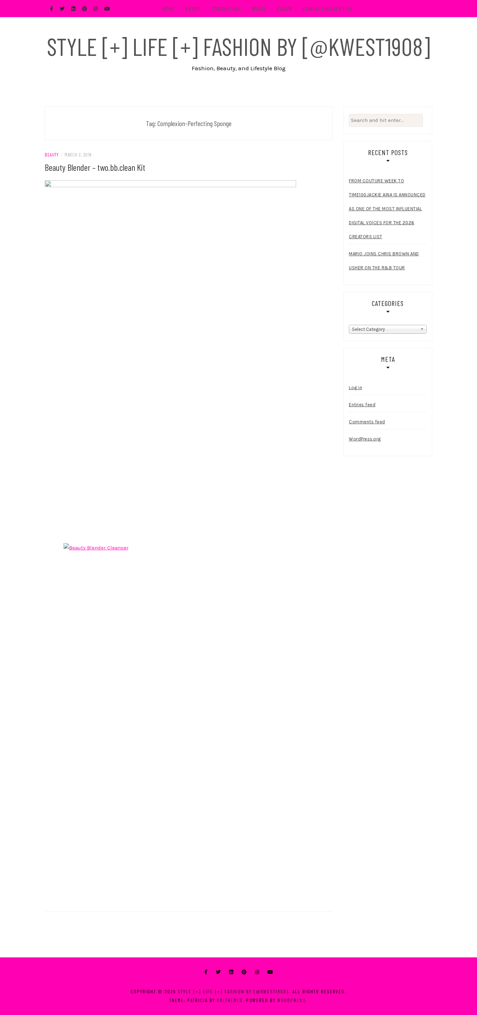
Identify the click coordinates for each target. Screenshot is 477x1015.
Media (259, 8)
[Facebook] (205, 972)
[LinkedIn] (231, 972)
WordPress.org (365, 438)
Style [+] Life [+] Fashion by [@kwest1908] (238, 46)
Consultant (227, 8)
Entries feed (362, 404)
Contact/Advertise (328, 8)
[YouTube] (270, 972)
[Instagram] (257, 972)
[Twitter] (218, 972)
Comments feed (367, 421)
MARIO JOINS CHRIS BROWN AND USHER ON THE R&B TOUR (384, 260)
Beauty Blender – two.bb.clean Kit (95, 167)
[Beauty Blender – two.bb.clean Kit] (170, 359)
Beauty (51, 155)
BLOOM (285, 8)
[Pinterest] (244, 972)
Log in (355, 387)
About (193, 8)
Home (169, 8)
